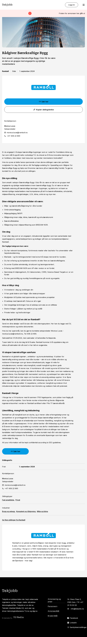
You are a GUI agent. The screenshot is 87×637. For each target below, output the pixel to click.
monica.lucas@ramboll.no (17, 132)
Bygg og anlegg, (8, 511)
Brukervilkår (53, 616)
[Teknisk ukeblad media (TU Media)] (18, 617)
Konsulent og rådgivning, (26, 511)
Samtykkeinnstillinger (78, 627)
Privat (17, 500)
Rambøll (13, 520)
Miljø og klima (42, 511)
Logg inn (71, 5)
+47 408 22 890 (13, 136)
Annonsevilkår (53, 611)
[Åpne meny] (83, 5)
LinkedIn (73, 623)
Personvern (52, 606)
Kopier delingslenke (45, 110)
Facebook (74, 618)
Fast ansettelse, (8, 500)
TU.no (26, 611)
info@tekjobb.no (77, 609)
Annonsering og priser (54, 600)
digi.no (34, 611)
